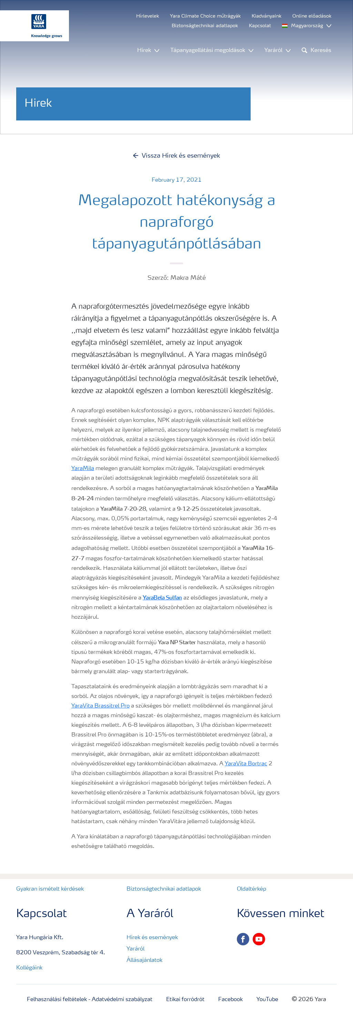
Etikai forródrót (185, 999)
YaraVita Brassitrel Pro (100, 706)
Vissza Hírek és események (181, 156)
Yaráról (135, 949)
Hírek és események (152, 938)
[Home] (31, 26)
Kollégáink (29, 968)
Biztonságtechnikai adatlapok (164, 889)
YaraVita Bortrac (246, 764)
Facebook (230, 999)
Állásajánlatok (144, 960)
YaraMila (82, 468)
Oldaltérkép (251, 889)
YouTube (267, 999)
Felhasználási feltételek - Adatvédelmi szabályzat (89, 999)
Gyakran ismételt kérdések (50, 889)
